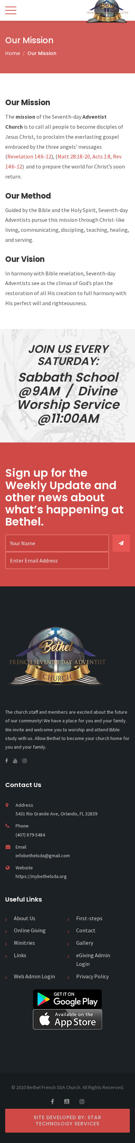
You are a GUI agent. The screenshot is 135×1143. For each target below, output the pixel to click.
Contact (86, 930)
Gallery (84, 942)
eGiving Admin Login (93, 960)
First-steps (89, 918)
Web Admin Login (34, 976)
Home (12, 53)
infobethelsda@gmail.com (43, 855)
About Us (24, 918)
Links (20, 955)
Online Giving (30, 930)
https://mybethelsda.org (41, 876)
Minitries (24, 942)
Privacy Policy (92, 976)
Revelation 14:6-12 (29, 156)
